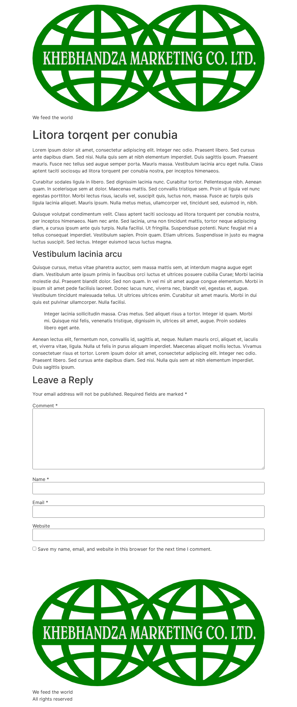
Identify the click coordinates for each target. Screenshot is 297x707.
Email (40, 502)
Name (40, 479)
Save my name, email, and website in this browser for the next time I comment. (124, 549)
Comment (45, 405)
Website (41, 526)
